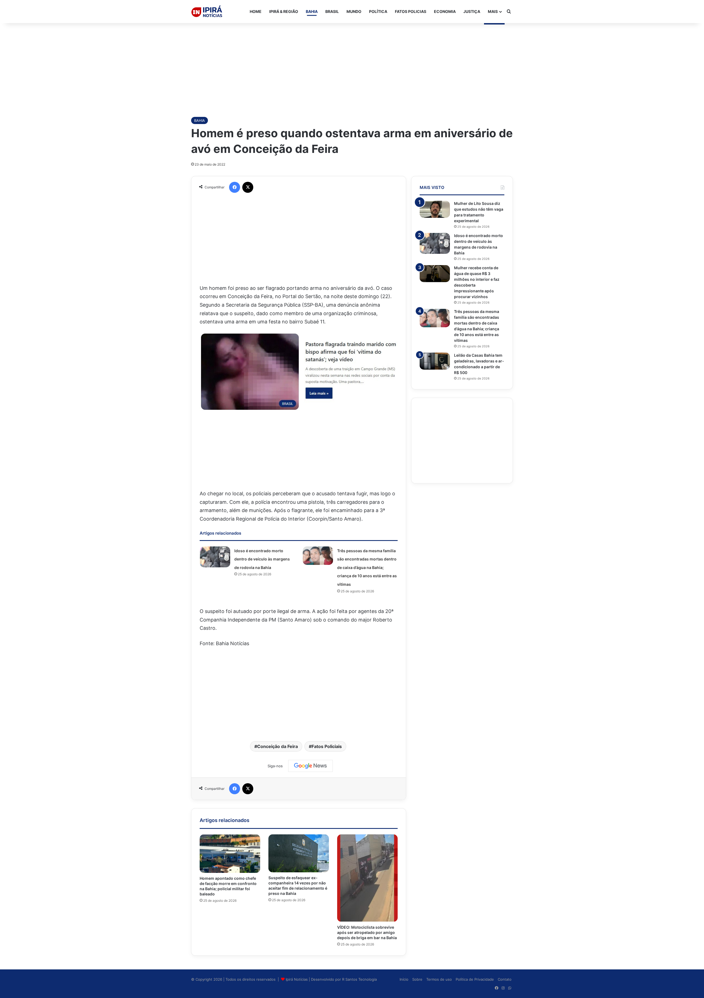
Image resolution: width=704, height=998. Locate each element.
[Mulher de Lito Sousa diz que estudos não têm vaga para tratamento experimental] (435, 209)
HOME (256, 11)
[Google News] (310, 766)
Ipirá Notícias (297, 979)
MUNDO (353, 11)
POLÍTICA (378, 11)
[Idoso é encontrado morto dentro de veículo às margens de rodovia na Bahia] (215, 557)
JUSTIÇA (471, 11)
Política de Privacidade (475, 979)
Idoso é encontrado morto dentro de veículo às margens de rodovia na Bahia (262, 559)
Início (404, 979)
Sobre (417, 979)
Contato (505, 979)
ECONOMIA (445, 11)
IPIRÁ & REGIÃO (283, 11)
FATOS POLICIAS (410, 11)
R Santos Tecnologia (359, 979)
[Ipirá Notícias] (206, 12)
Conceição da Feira (277, 746)
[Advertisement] (352, 67)
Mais (493, 11)
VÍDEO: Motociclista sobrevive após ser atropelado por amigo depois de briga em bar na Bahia (367, 932)
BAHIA (312, 11)
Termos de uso (439, 979)
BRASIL (332, 11)
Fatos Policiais (327, 746)
